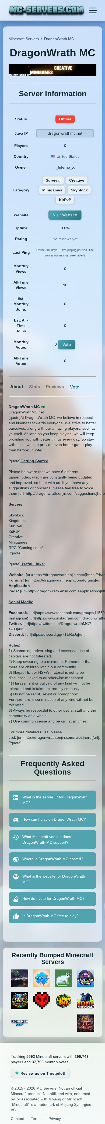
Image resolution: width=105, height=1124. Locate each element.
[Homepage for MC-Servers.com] (46, 11)
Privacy (54, 1118)
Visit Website (65, 215)
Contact (17, 1118)
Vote (66, 344)
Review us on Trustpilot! (42, 1073)
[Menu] (93, 10)
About (16, 386)
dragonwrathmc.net (65, 133)
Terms (36, 1118)
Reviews (55, 386)
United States (68, 156)
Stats (34, 386)
